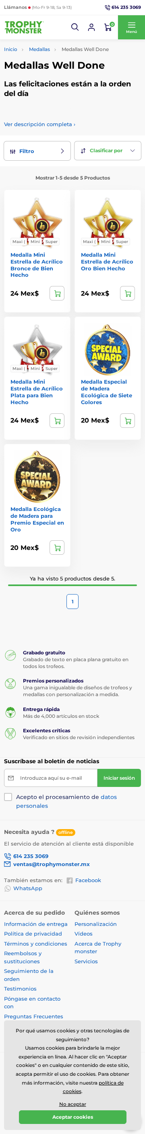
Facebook (88, 880)
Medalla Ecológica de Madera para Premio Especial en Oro (37, 519)
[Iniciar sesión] (91, 27)
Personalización (96, 924)
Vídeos (84, 933)
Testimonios (20, 988)
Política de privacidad (33, 933)
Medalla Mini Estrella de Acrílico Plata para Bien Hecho (36, 391)
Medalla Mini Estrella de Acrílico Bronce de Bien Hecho (36, 264)
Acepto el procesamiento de (66, 801)
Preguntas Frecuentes (33, 1016)
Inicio (10, 49)
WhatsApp (27, 888)
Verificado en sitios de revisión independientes (79, 737)
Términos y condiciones (35, 943)
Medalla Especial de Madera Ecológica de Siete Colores (106, 391)
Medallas (39, 49)
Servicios (86, 961)
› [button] (39, 124)
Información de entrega (36, 924)
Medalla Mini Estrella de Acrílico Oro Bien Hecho (107, 261)
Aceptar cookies (72, 1117)
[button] (75, 27)
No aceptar (72, 1104)
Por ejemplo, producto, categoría (65, 58)
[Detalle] (57, 293)
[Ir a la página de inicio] (24, 27)
